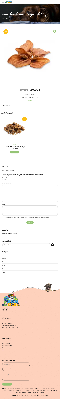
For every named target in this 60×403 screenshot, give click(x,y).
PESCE (4, 265)
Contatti (4, 352)
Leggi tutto (14, 152)
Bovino (4, 258)
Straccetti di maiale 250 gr (14, 146)
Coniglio (4, 262)
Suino (4, 9)
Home (3, 341)
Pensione (4, 347)
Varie (3, 272)
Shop (3, 350)
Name (4, 204)
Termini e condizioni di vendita (35, 392)
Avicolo (4, 255)
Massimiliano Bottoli (43, 395)
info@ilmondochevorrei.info (37, 388)
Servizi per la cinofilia (7, 345)
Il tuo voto (4, 178)
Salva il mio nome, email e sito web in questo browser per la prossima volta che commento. (27, 217)
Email (4, 211)
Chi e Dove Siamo (6, 343)
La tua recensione (6, 183)
